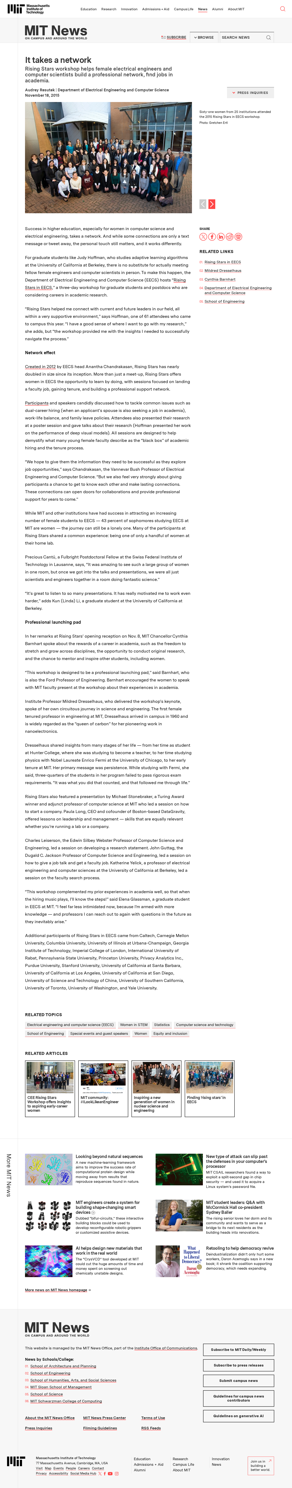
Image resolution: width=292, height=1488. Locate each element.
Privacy (41, 1473)
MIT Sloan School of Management (61, 1387)
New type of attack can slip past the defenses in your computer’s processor (236, 1161)
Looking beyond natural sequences (109, 1156)
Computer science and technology (204, 1025)
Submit (268, 37)
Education (89, 9)
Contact (98, 1468)
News (202, 9)
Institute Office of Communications (165, 1348)
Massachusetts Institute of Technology (66, 1458)
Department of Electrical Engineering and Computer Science (238, 290)
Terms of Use (153, 1417)
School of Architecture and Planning (63, 1366)
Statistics (162, 1025)
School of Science (46, 1394)
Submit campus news (238, 1380)
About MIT (236, 9)
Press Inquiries (38, 1428)
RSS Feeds (151, 1428)
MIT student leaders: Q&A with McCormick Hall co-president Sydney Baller (235, 1207)
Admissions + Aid (155, 9)
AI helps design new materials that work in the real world (109, 1251)
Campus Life (183, 9)
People (71, 1468)
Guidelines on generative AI (238, 1416)
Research (108, 9)
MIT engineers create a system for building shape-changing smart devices (108, 1207)
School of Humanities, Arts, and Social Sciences (73, 1380)
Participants (37, 403)
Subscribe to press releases (239, 1365)
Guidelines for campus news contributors (238, 1398)
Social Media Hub (83, 1473)
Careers (84, 1468)
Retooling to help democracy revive (240, 1248)
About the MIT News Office (50, 1417)
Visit (39, 1468)
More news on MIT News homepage (56, 1290)
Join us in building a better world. (260, 1466)
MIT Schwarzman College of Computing (66, 1401)
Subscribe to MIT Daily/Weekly (238, 1349)
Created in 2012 (40, 366)
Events (58, 1468)
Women (140, 1033)
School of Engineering (225, 301)
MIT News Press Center (104, 1417)
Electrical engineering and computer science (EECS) (70, 1025)
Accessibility (58, 1473)
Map (48, 1468)
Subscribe (176, 37)
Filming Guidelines (100, 1428)
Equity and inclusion (170, 1033)
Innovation (129, 9)
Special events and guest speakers (99, 1033)
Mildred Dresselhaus (223, 270)
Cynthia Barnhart (220, 279)
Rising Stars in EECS (223, 262)
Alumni (217, 9)
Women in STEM (134, 1025)
